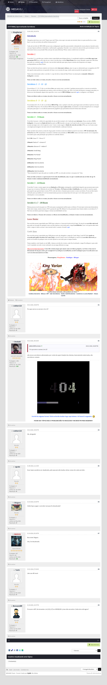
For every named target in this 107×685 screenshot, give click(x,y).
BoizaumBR (17, 606)
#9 (98, 605)
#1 (98, 31)
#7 (98, 533)
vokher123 (17, 306)
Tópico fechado (94, 22)
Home (12, 2)
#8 (98, 569)
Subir (11, 670)
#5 (98, 466)
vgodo (17, 467)
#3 (98, 341)
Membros (60, 2)
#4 (98, 430)
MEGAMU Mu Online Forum (14, 16)
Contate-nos (25, 670)
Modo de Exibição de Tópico (89, 26)
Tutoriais (33, 16)
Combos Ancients (34, 294)
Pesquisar (47, 2)
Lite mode (16, 670)
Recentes (34, 2)
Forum (22, 2)
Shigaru (17, 503)
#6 (98, 502)
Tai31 (17, 570)
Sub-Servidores (55, 294)
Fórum (27, 16)
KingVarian (17, 32)
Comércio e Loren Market (84, 294)
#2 (98, 305)
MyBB (29, 673)
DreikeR (17, 342)
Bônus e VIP (45, 294)
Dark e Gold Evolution (68, 294)
